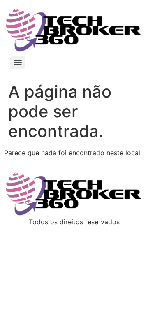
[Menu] (17, 62)
